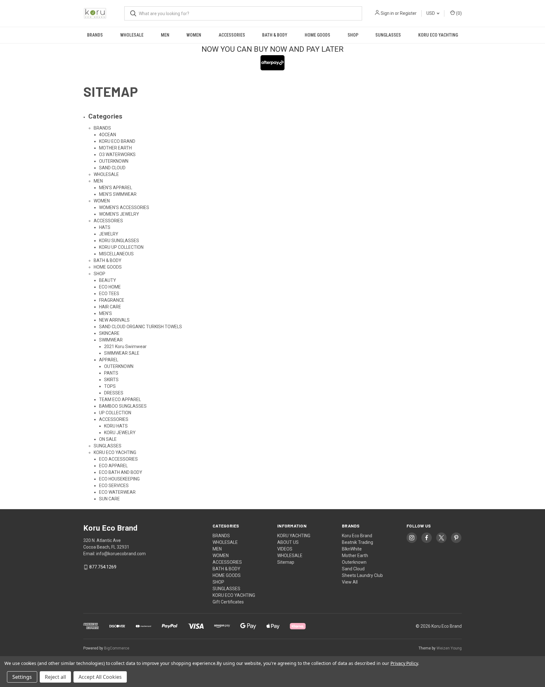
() (458, 13)
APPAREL (108, 359)
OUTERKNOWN (113, 161)
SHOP (353, 35)
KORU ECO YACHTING (438, 35)
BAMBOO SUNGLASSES (123, 406)
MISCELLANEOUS (116, 253)
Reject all (55, 676)
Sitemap (285, 562)
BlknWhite (352, 548)
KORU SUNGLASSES (119, 240)
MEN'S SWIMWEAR (118, 194)
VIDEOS (284, 548)
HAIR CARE (110, 306)
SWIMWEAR (111, 339)
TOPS (110, 386)
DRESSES (113, 392)
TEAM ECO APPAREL (120, 399)
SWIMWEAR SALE (121, 353)
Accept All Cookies (100, 676)
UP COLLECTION (115, 412)
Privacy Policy (404, 663)
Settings (22, 676)
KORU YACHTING (293, 535)
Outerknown (354, 562)
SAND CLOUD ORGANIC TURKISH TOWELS (140, 326)
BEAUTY (107, 280)
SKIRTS (111, 379)
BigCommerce (116, 648)
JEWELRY (108, 233)
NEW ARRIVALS (114, 320)
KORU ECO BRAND (117, 141)
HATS (104, 227)
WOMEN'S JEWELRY (119, 214)
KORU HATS (116, 425)
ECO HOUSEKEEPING (119, 478)
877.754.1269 (102, 567)
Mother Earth (355, 555)
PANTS (111, 373)
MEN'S (105, 313)
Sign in (387, 13)
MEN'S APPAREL (115, 187)
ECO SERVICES (114, 485)
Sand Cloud (353, 568)
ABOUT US (288, 542)
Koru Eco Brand (357, 535)
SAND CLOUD (112, 167)
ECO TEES (109, 293)
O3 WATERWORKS (117, 154)
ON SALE (108, 439)
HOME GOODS (317, 35)
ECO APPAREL (113, 465)
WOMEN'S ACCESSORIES (124, 207)
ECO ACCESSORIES (118, 459)
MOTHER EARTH (115, 147)
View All (350, 582)
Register (408, 13)
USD (431, 13)
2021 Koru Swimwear (125, 346)
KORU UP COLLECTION (121, 247)
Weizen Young (449, 648)
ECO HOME (110, 286)
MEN (165, 35)
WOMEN (193, 35)
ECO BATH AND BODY (120, 472)
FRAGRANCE (111, 300)
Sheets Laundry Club (362, 575)
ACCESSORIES (232, 35)
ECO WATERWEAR (117, 492)
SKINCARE (109, 333)
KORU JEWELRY (120, 432)
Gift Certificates (228, 601)
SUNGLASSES (388, 35)
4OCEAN (107, 134)
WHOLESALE (132, 35)
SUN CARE (109, 498)
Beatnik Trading (357, 542)
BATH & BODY (274, 35)
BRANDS (95, 35)
